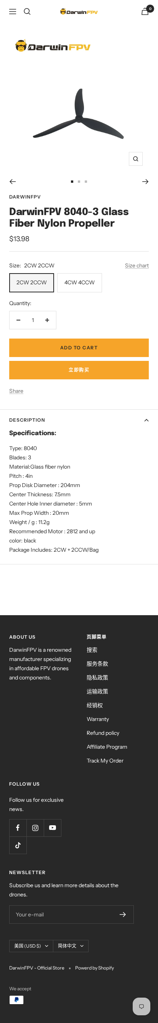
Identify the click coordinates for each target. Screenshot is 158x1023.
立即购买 (79, 370)
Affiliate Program (107, 746)
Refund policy (103, 732)
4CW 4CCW (79, 282)
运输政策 (97, 691)
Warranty (98, 719)
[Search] (27, 11)
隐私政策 (97, 677)
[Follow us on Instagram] (35, 827)
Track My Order (105, 760)
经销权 (95, 705)
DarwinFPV (25, 197)
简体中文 (67, 946)
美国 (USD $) (27, 946)
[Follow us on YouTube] (52, 827)
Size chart (137, 265)
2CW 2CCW (31, 282)
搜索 (92, 649)
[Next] (145, 181)
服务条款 (97, 663)
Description (27, 420)
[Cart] (145, 11)
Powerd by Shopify (94, 968)
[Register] (123, 914)
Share (16, 390)
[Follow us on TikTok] (17, 845)
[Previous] (12, 181)
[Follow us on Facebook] (17, 827)
